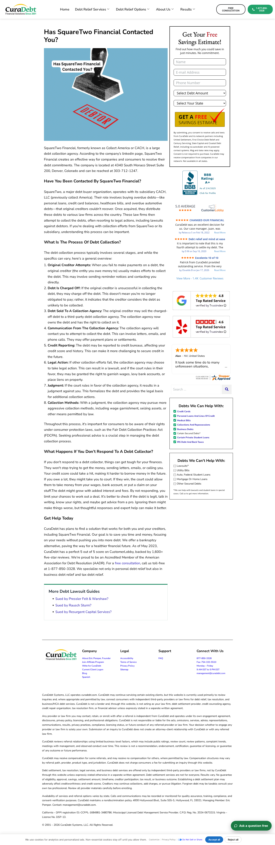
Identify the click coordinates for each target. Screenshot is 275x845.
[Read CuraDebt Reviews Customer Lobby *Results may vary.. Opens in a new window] (213, 377)
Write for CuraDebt (91, 665)
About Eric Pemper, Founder (96, 658)
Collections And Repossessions (193, 424)
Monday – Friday (205, 665)
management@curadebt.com (211, 673)
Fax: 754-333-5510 (206, 662)
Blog (84, 673)
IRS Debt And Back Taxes (190, 441)
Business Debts (185, 429)
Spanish (86, 677)
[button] (200, 117)
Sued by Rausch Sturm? (73, 605)
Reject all (233, 839)
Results (186, 9)
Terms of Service (128, 662)
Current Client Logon (92, 669)
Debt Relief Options (131, 9)
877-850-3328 (204, 658)
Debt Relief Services (90, 9)
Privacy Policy (127, 665)
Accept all (214, 839)
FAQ (160, 658)
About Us (163, 9)
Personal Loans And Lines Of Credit (196, 415)
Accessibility (126, 658)
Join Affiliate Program (93, 662)
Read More (220, 232)
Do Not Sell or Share (192, 839)
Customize (154, 839)
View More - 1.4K (199, 278)
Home (64, 9)
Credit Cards (183, 411)
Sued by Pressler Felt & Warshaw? (81, 598)
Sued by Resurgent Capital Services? (83, 612)
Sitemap (124, 669)
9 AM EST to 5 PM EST (208, 669)
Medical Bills (184, 420)
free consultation (127, 563)
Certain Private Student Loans (193, 437)
